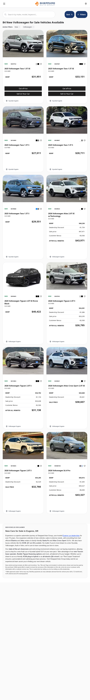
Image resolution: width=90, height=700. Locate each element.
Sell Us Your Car (23, 94)
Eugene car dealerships (71, 535)
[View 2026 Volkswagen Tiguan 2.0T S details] (66, 276)
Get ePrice (23, 88)
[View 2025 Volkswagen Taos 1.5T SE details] (23, 43)
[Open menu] (4, 3)
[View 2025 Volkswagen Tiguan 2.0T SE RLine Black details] (23, 277)
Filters (83, 14)
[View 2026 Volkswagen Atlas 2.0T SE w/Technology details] (66, 188)
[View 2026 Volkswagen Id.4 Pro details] (66, 445)
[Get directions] (85, 3)
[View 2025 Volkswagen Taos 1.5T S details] (23, 120)
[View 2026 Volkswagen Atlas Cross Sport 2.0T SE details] (66, 360)
